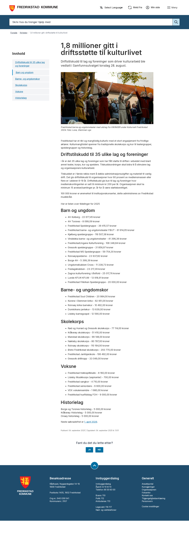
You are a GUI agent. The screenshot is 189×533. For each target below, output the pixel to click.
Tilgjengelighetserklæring (153, 498)
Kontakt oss (147, 495)
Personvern (147, 501)
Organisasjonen (149, 489)
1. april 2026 (90, 421)
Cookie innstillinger (150, 506)
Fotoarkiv (146, 492)
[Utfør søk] (176, 22)
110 (103, 495)
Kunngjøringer (148, 487)
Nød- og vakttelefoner (106, 510)
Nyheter (23, 33)
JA (89, 449)
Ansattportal (147, 484)
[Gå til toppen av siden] (94, 465)
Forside (13, 33)
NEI (99, 449)
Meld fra (137, 7)
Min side (155, 7)
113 (108, 501)
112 (102, 498)
